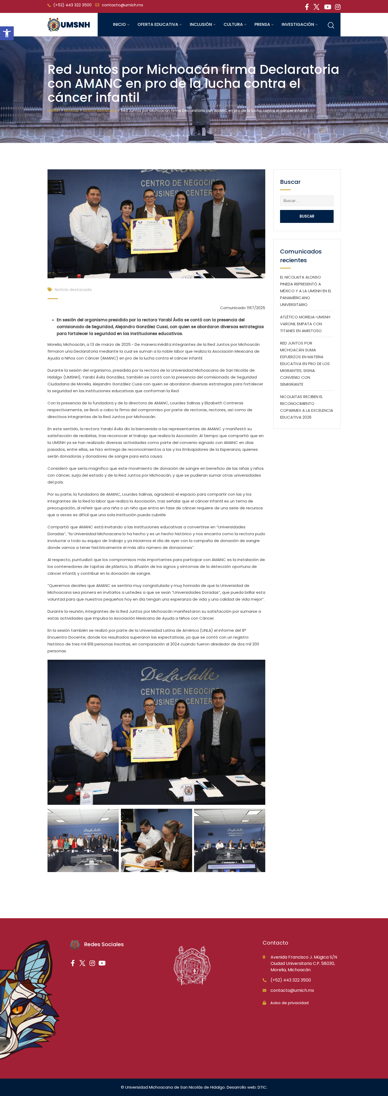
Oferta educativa (158, 24)
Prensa (262, 24)
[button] (7, 33)
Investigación (298, 24)
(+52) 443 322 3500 (72, 5)
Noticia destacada (73, 289)
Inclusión (201, 24)
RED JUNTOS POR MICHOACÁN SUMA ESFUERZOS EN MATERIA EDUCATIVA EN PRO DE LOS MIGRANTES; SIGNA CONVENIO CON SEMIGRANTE (305, 363)
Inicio (119, 24)
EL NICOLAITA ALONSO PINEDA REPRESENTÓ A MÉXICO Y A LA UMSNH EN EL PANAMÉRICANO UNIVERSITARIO (306, 290)
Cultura (233, 24)
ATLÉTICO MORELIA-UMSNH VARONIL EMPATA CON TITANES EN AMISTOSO (305, 323)
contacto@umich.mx (122, 5)
